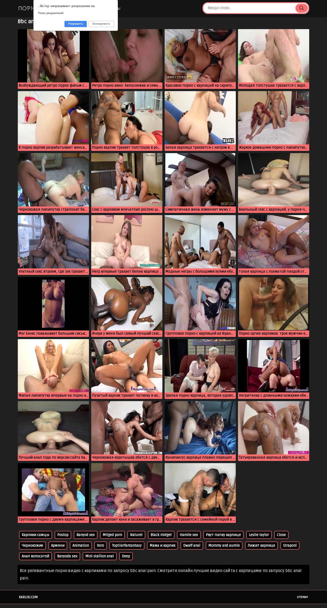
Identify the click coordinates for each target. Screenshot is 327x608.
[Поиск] (301, 8)
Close (281, 535)
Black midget (161, 535)
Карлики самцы (35, 535)
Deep (126, 556)
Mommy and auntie (224, 545)
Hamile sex (189, 535)
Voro (100, 545)
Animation (81, 545)
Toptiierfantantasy (127, 545)
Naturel (136, 535)
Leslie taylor (259, 535)
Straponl (290, 545)
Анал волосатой (35, 556)
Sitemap (302, 597)
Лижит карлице (261, 545)
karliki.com (28, 597)
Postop (63, 535)
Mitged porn (112, 535)
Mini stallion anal (99, 556)
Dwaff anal (191, 545)
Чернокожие (32, 545)
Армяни (58, 545)
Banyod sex (86, 535)
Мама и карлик (162, 545)
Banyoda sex (67, 556)
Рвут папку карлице (223, 535)
